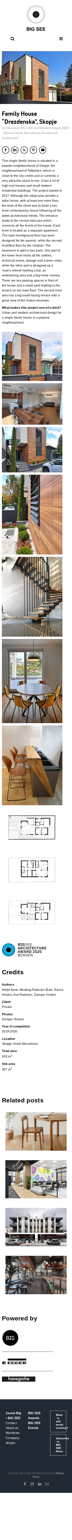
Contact (11, 1423)
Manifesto (13, 1432)
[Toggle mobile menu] (61, 39)
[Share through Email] (42, 150)
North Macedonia (27, 133)
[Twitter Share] (24, 150)
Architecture (10, 128)
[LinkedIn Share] (14, 150)
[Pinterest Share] (33, 150)
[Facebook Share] (5, 150)
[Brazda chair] (36, 1131)
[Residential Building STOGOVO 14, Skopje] (36, 1227)
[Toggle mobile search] (12, 39)
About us (12, 1428)
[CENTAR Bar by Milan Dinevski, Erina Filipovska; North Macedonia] (36, 1275)
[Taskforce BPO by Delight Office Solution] (36, 1179)
